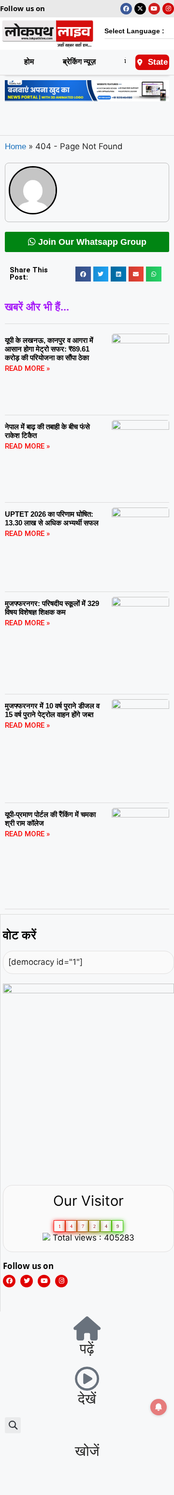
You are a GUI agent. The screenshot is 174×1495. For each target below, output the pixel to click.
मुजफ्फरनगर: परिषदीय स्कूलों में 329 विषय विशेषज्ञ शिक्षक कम (52, 607)
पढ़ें (87, 1348)
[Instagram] (168, 8)
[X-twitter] (140, 8)
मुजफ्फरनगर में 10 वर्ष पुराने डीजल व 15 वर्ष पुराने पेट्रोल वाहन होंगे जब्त (52, 710)
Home (15, 146)
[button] (83, 274)
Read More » (27, 368)
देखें (87, 1399)
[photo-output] (88, 990)
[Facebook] (126, 8)
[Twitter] (26, 1281)
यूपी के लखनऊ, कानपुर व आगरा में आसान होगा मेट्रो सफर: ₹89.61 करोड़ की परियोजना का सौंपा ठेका (49, 349)
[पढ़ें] (87, 1328)
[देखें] (87, 1379)
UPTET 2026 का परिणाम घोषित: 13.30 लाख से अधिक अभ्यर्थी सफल (52, 518)
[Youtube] (154, 8)
